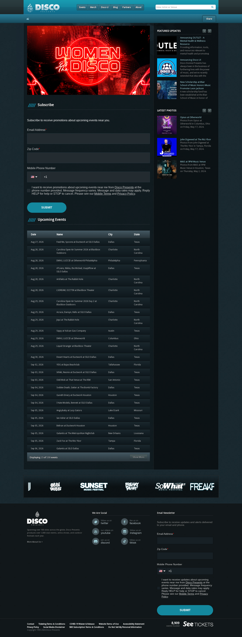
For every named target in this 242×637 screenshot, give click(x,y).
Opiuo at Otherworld (190, 117)
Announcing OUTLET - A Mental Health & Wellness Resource (193, 40)
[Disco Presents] (42, 6)
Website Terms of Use (109, 624)
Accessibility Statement (133, 624)
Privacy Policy (33, 627)
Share (209, 18)
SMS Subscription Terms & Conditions (86, 627)
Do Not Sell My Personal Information (125, 627)
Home (26, 18)
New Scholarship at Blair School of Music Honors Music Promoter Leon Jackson (195, 85)
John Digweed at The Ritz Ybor (195, 139)
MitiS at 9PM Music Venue (193, 161)
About (138, 7)
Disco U (104, 7)
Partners (126, 7)
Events (82, 7)
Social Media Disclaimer (54, 627)
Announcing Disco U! (190, 60)
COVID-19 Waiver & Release (82, 624)
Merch (93, 7)
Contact (30, 624)
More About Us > (35, 542)
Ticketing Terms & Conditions (52, 624)
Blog (115, 7)
